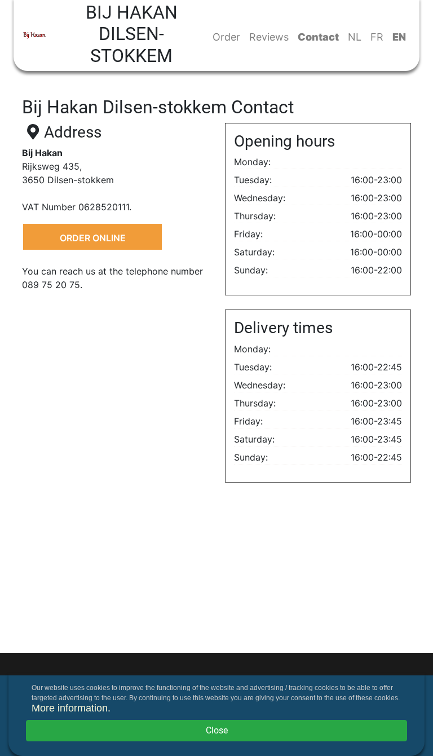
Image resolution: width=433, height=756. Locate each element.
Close (217, 730)
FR (376, 37)
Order (226, 37)
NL (354, 37)
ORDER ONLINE (93, 238)
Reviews (269, 37)
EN (399, 37)
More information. (71, 708)
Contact (318, 37)
